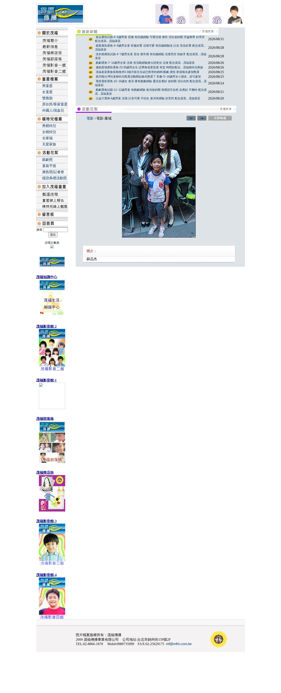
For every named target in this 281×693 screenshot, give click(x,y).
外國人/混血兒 (53, 110)
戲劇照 (47, 159)
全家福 (47, 138)
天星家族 (49, 144)
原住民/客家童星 (55, 104)
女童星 (47, 92)
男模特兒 (49, 126)
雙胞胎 (47, 98)
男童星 (47, 86)
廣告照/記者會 (53, 172)
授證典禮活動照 (54, 178)
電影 (90, 118)
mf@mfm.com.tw (179, 644)
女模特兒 (49, 132)
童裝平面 (49, 166)
